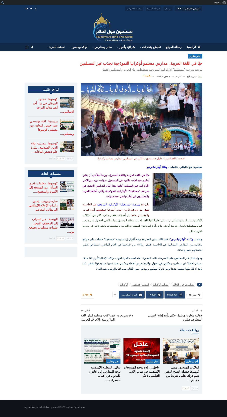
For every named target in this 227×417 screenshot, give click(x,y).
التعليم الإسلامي (140, 284)
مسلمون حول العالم (183, 284)
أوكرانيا (124, 284)
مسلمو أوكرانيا (161, 284)
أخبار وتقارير (195, 56)
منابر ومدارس (103, 47)
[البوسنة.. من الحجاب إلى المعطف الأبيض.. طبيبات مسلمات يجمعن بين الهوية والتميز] (67, 222)
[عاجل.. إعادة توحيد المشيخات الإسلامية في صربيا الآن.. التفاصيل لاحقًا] (141, 351)
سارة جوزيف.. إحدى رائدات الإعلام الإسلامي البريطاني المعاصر (43, 205)
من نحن (168, 8)
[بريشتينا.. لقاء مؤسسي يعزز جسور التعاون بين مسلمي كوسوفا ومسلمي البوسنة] (67, 124)
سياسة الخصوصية (134, 8)
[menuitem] (224, 2)
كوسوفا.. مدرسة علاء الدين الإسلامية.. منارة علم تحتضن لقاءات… (44, 147)
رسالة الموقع (174, 47)
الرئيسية (191, 47)
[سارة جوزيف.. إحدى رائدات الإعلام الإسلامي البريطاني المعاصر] (67, 204)
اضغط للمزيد (57, 47)
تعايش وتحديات (151, 47)
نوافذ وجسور (80, 47)
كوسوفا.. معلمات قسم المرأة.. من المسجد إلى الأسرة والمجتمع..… (43, 187)
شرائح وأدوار (127, 47)
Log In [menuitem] (217, 2)
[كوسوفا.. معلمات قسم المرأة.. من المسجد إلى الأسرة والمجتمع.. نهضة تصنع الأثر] (67, 186)
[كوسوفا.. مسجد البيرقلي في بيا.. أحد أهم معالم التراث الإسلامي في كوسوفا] (67, 102)
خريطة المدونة (153, 8)
